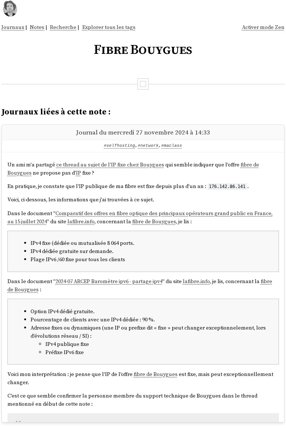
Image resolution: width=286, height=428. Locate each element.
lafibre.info (81, 221)
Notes (37, 27)
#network (148, 145)
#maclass (171, 145)
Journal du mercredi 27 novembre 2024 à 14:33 (143, 132)
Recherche (63, 27)
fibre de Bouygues (154, 221)
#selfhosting (119, 145)
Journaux (12, 27)
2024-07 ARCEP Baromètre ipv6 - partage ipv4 (108, 281)
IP (78, 172)
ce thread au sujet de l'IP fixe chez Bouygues (110, 164)
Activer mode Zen (263, 27)
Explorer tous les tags (109, 27)
